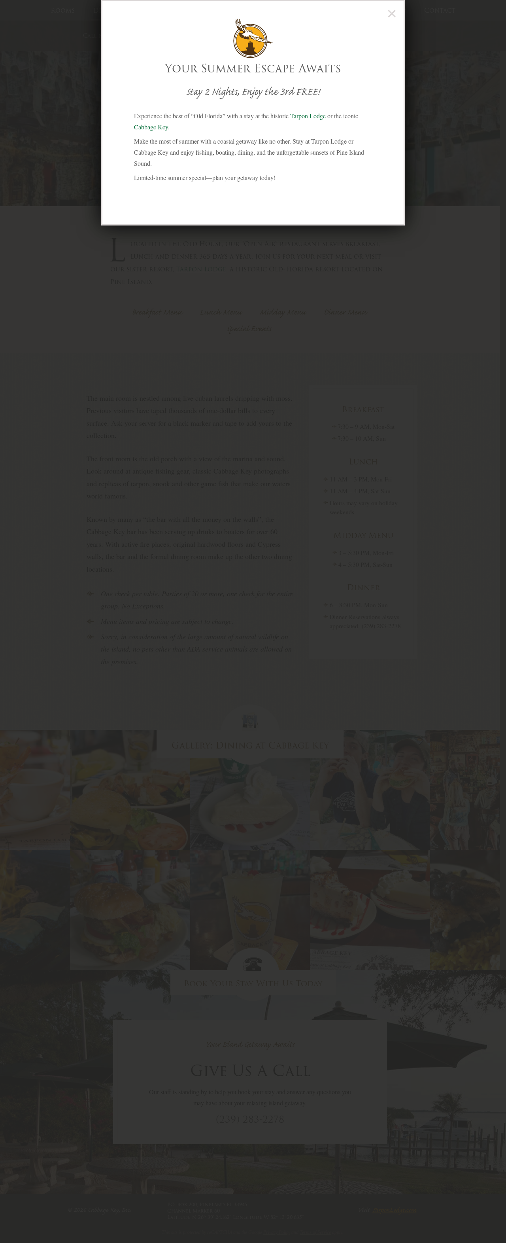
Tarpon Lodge (308, 116)
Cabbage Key (151, 127)
